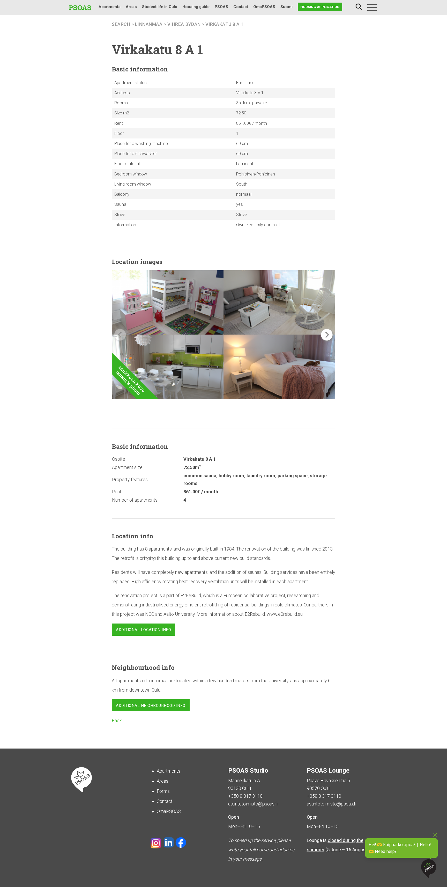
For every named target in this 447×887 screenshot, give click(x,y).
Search (358, 6)
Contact (240, 6)
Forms (163, 791)
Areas (131, 6)
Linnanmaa (149, 24)
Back (117, 720)
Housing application (320, 7)
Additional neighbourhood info (150, 705)
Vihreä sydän (184, 24)
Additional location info (143, 629)
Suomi (286, 6)
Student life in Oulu (159, 6)
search (121, 24)
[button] (327, 335)
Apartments (110, 6)
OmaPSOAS (264, 6)
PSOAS (221, 6)
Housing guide (196, 6)
